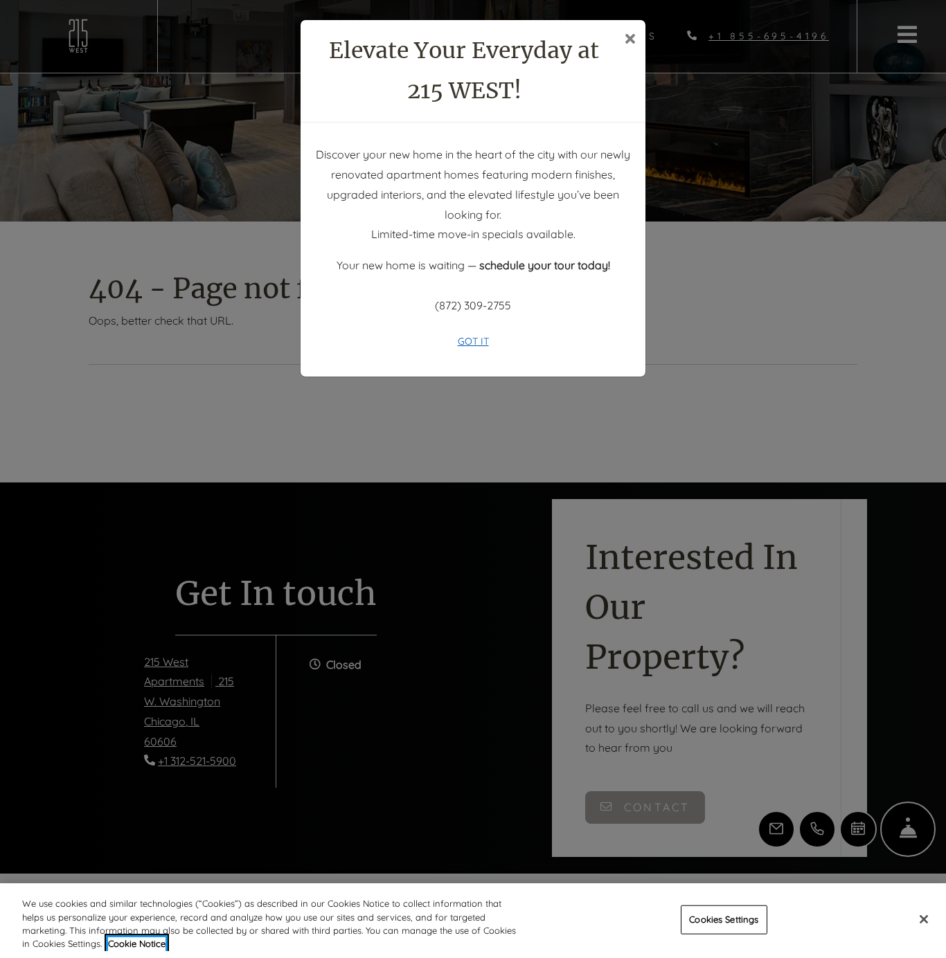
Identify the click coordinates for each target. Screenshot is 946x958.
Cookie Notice (137, 943)
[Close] (924, 919)
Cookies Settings (723, 919)
